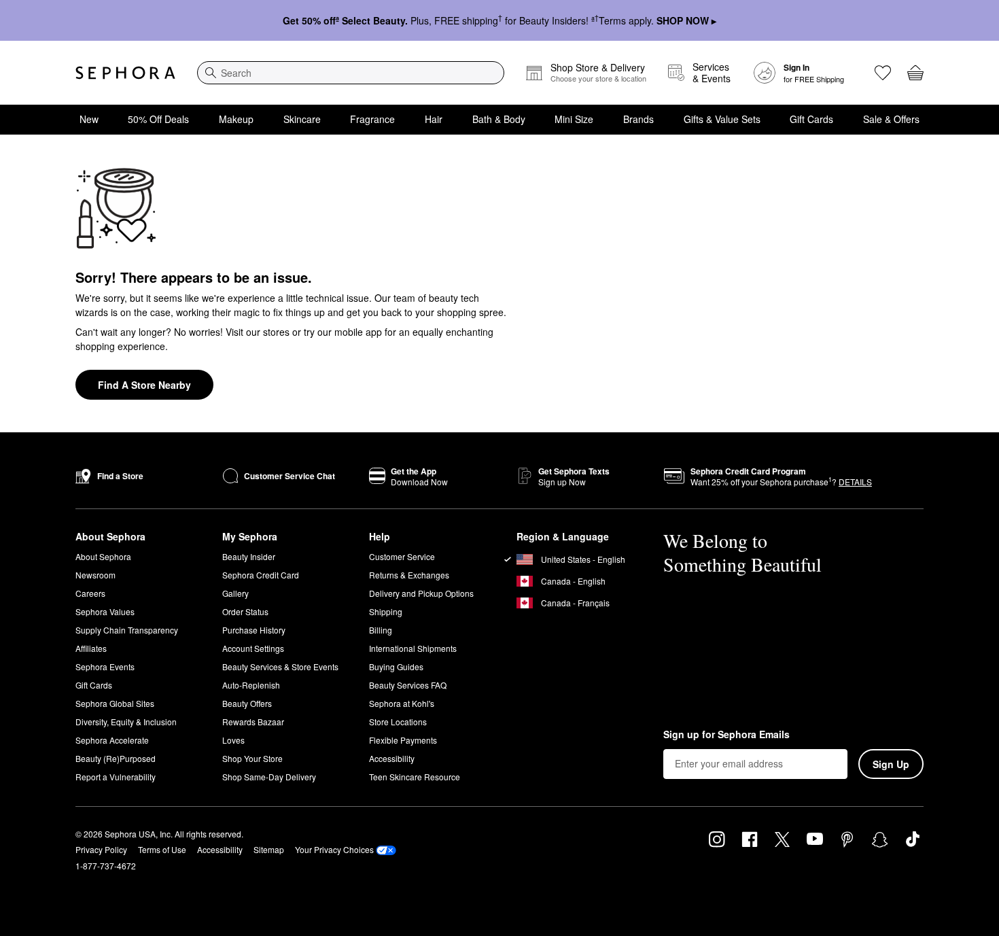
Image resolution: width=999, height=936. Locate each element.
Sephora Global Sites (114, 703)
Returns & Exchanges (409, 574)
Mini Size (574, 119)
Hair (433, 119)
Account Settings (253, 648)
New (89, 119)
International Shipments (413, 648)
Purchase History (253, 630)
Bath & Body (498, 119)
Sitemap (268, 849)
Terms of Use (162, 849)
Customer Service (402, 556)
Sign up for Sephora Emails (726, 735)
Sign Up (891, 764)
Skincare (302, 119)
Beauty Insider (248, 556)
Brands (638, 119)
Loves (233, 740)
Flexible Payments (403, 740)
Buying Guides (396, 666)
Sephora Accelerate (112, 740)
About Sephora (103, 556)
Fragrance (372, 119)
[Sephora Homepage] (125, 72)
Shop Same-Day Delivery (269, 776)
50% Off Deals (158, 119)
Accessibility (392, 758)
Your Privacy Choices (334, 849)
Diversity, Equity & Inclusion (126, 721)
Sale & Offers (891, 119)
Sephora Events (105, 666)
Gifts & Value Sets (722, 119)
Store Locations (398, 721)
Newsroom (95, 574)
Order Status (245, 611)
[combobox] (350, 72)
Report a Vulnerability (115, 776)
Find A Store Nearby (144, 385)
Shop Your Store (252, 758)
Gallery (235, 593)
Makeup (236, 119)
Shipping (385, 611)
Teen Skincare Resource (414, 776)
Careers (90, 593)
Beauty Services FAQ (407, 685)
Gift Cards (811, 119)
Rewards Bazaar (253, 721)
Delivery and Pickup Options (421, 593)
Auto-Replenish (251, 685)
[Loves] (882, 73)
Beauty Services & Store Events (280, 666)
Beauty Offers (247, 703)
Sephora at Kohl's (401, 703)
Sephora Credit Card (260, 574)
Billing (380, 630)
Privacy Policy (101, 849)
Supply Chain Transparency (126, 630)
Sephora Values (105, 611)
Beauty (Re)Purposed (115, 758)
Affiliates (91, 648)
